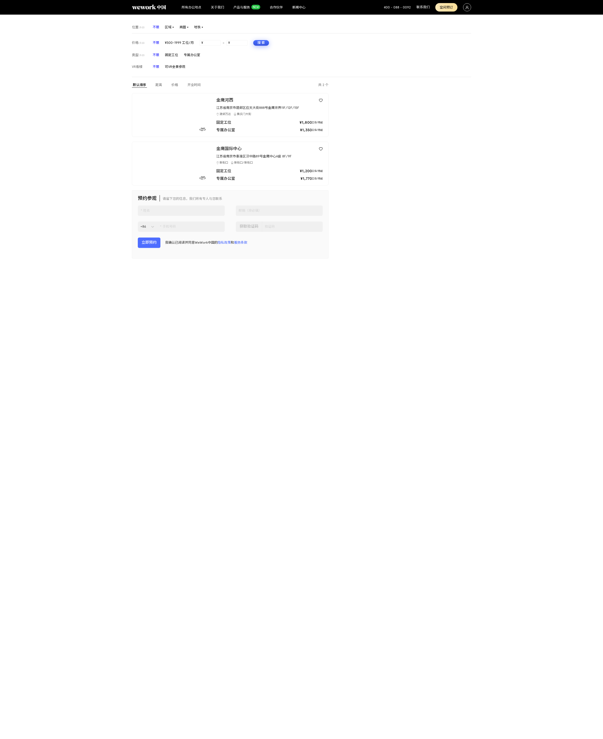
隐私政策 (224, 243)
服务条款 (240, 243)
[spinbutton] (212, 42)
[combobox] (140, 226)
